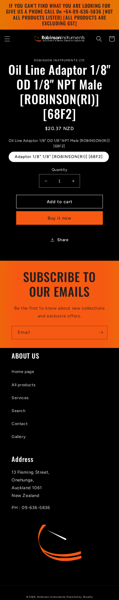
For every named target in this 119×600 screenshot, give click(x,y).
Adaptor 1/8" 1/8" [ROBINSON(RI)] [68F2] (59, 156)
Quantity (59, 169)
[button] (7, 39)
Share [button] (63, 239)
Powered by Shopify (79, 596)
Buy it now (59, 218)
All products (24, 384)
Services (20, 397)
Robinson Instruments (51, 596)
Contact (19, 423)
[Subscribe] (100, 332)
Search (19, 410)
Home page (23, 371)
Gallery (19, 436)
